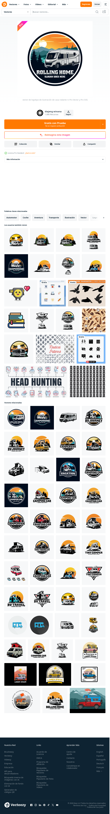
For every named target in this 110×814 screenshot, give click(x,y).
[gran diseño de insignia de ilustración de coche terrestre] (90, 650)
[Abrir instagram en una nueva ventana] (36, 805)
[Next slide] (99, 217)
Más (64, 4)
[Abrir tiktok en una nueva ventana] (48, 805)
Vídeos (38, 4)
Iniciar (97, 4)
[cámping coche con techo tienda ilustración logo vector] (38, 650)
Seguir (68, 114)
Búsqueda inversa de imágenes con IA (13, 778)
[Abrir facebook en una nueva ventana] (31, 805)
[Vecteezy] (4, 4)
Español (98, 755)
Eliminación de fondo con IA (11, 784)
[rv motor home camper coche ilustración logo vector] (16, 599)
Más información (13, 159)
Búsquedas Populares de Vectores (42, 770)
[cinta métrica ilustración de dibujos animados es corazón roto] (20, 293)
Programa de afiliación (42, 763)
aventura (38, 217)
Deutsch (98, 763)
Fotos (26, 4)
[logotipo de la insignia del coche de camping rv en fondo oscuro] (68, 469)
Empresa (8, 763)
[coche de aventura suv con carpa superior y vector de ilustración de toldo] (68, 547)
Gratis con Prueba (55, 124)
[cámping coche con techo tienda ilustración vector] (15, 650)
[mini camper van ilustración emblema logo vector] (93, 573)
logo (95, 217)
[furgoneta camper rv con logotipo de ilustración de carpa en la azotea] (93, 469)
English (97, 752)
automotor (11, 217)
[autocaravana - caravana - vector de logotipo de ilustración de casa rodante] (68, 240)
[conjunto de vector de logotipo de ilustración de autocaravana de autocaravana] (42, 320)
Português (99, 759)
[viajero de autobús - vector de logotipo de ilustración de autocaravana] (42, 266)
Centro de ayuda (69, 753)
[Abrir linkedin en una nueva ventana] (40, 805)
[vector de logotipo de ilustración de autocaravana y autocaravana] (18, 349)
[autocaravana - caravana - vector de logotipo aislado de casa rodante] (42, 240)
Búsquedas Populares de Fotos (42, 778)
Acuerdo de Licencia (41, 753)
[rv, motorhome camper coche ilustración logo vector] (93, 240)
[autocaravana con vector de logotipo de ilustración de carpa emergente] (42, 444)
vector (84, 217)
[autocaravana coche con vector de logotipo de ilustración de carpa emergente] (93, 444)
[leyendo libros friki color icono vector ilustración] (16, 320)
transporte (54, 217)
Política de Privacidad (95, 805)
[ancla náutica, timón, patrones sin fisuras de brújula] (55, 349)
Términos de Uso (78, 805)
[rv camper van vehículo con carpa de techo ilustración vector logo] (93, 266)
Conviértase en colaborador (72, 766)
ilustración (70, 217)
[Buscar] (97, 11)
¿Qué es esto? (30, 153)
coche (25, 217)
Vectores (13, 4)
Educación (9, 767)
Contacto (69, 758)
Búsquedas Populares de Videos (42, 787)
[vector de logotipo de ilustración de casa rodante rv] (16, 266)
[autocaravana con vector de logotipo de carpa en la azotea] (68, 495)
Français (98, 767)
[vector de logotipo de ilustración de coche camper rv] (93, 418)
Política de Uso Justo (93, 807)
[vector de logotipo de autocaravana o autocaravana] (93, 599)
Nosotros (69, 762)
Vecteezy (8, 755)
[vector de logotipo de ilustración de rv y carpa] (16, 495)
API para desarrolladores (11, 772)
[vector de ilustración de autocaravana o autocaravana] (67, 625)
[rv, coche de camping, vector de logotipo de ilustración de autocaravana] (16, 573)
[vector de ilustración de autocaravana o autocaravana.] (16, 240)
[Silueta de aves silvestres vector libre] (86, 293)
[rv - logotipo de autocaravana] (93, 625)
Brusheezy (9, 752)
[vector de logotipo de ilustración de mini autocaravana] (93, 547)
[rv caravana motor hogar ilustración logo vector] (55, 700)
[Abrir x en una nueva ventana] (53, 805)
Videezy (7, 759)
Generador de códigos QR (10, 791)
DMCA (38, 758)
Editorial (52, 4)
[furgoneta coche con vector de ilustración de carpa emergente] (16, 469)
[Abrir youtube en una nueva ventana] (57, 805)
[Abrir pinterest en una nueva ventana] (44, 805)
